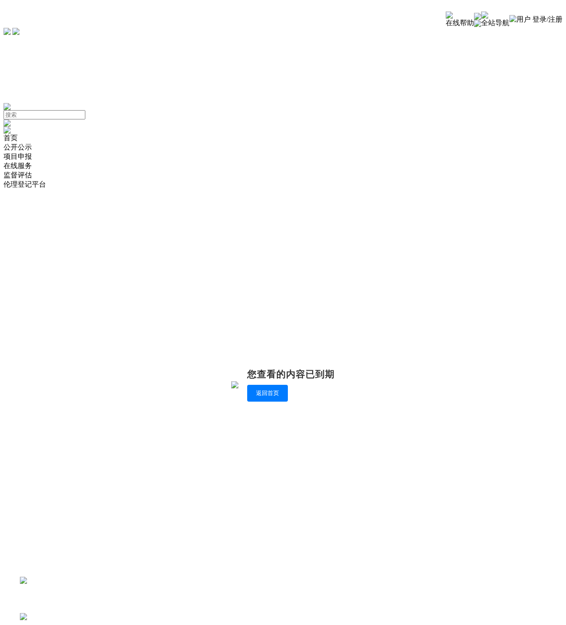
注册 (555, 19)
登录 (539, 19)
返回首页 (267, 393)
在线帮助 (460, 23)
